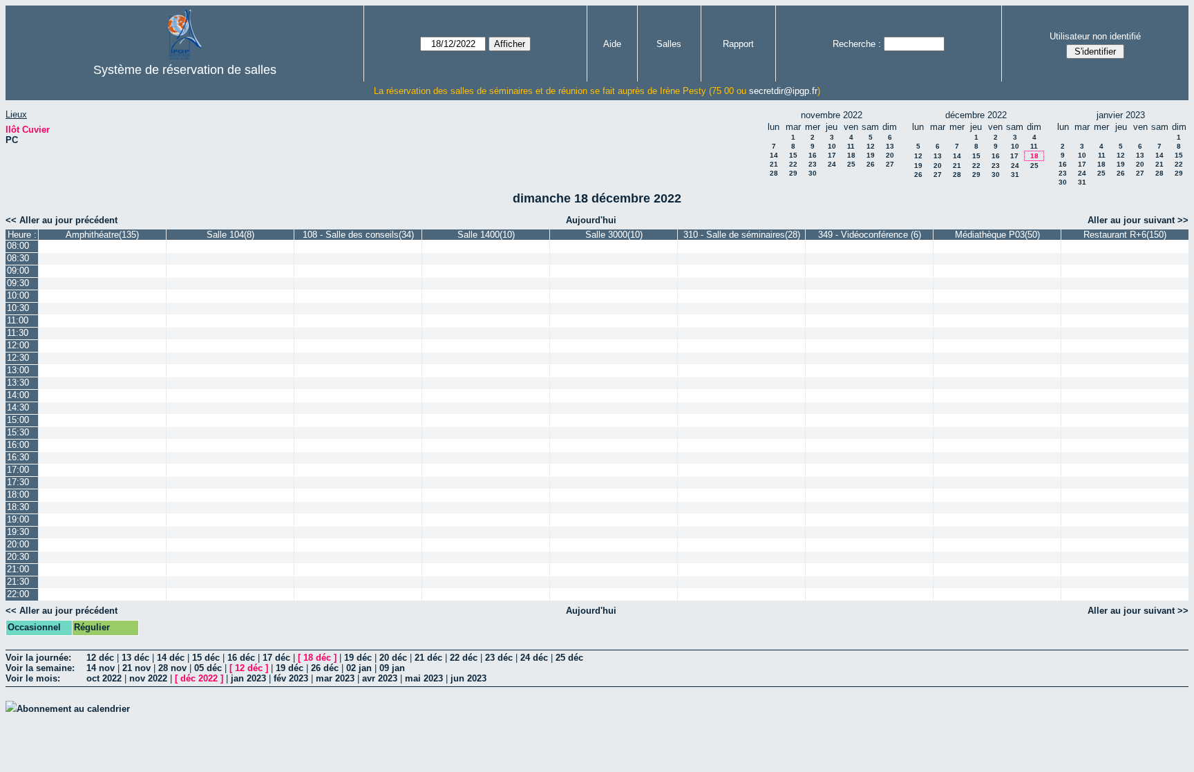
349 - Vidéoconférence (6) (869, 234)
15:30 (18, 432)
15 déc (206, 657)
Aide (612, 44)
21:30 (18, 581)
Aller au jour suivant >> (1138, 220)
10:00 (18, 295)
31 (1015, 174)
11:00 (17, 320)
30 (812, 173)
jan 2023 (248, 678)
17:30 (18, 482)
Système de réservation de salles (184, 70)
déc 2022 (199, 678)
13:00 (18, 370)
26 (870, 164)
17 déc (276, 657)
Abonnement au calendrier (73, 709)
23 (812, 164)
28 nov (172, 668)
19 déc (358, 657)
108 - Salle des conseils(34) (358, 234)
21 (774, 164)
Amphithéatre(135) (102, 234)
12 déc (100, 657)
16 (812, 155)
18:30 (18, 507)
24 (832, 164)
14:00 (18, 395)
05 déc (208, 668)
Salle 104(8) (230, 234)
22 (793, 164)
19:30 (18, 532)
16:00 (18, 445)
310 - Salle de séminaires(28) (741, 234)
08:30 (18, 258)
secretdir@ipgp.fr (783, 91)
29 (793, 173)
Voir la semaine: (40, 668)
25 (851, 164)
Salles (668, 44)
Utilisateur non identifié (1095, 36)
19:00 (18, 519)
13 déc (135, 657)
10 (832, 146)
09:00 (18, 270)
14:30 (18, 407)
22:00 (18, 594)
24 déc (534, 657)
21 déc (428, 657)
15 (793, 155)
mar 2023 (335, 678)
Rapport (738, 44)
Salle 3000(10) (614, 234)
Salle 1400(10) (486, 234)
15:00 (18, 420)
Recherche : (857, 44)
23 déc (499, 657)
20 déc (393, 657)
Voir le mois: (33, 678)
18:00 (18, 494)
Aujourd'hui (591, 220)
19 (870, 155)
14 (774, 155)
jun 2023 (468, 678)
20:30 (18, 557)
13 (890, 146)
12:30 (18, 357)
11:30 (17, 333)
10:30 (18, 308)
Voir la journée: (38, 657)
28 (774, 173)
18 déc (317, 657)
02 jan (359, 668)
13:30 (18, 382)
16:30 (18, 457)
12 (870, 146)
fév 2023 (291, 678)
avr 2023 (379, 678)
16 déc (241, 657)
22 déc (463, 657)
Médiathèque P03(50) (997, 234)
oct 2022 (104, 678)
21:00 (18, 569)
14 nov (100, 668)
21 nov (136, 668)
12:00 (18, 345)
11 (851, 146)
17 (832, 155)
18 (851, 155)
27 (890, 164)
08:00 (18, 246)
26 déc (325, 668)
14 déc (170, 657)
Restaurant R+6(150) (1124, 234)
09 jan (392, 668)
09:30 (18, 283)
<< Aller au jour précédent (61, 220)
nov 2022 (148, 678)
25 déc (569, 657)
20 (890, 155)
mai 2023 (424, 678)
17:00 (18, 469)
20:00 (18, 544)
